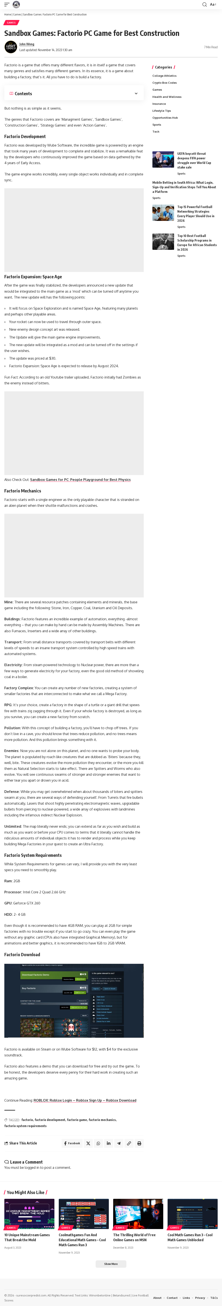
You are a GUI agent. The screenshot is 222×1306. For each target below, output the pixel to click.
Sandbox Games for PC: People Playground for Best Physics (80, 479)
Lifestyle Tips (161, 110)
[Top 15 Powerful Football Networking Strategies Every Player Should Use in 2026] (163, 213)
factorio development (50, 1120)
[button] (8, 4)
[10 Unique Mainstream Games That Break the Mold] (29, 1214)
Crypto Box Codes (164, 82)
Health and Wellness (166, 96)
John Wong (27, 44)
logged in (32, 1167)
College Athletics (164, 75)
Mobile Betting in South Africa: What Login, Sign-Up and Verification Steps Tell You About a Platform (184, 187)
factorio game (77, 1120)
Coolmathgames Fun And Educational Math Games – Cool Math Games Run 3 (82, 1240)
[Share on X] (88, 1143)
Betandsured (121, 1295)
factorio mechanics (102, 1120)
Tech (155, 131)
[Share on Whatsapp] (98, 1143)
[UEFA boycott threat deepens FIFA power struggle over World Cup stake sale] (163, 159)
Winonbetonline (100, 1295)
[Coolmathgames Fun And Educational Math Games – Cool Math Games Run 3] (84, 1214)
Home (7, 14)
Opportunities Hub (165, 117)
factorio (27, 1120)
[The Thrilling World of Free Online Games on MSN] (138, 1214)
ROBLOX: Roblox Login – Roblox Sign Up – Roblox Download (85, 1100)
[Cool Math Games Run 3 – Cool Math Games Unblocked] (193, 1214)
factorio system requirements (25, 1126)
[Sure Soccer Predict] (16, 4)
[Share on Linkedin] (108, 1143)
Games (17, 14)
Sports (156, 124)
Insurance (159, 103)
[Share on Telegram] (118, 1143)
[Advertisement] (74, 230)
